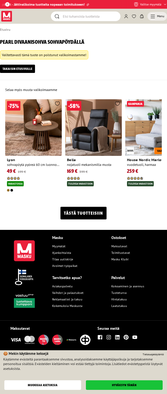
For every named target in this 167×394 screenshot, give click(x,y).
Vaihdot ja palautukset (68, 293)
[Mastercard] (29, 340)
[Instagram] (108, 337)
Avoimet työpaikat (65, 266)
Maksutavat (119, 246)
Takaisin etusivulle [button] (17, 69)
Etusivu (5, 30)
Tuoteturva (119, 293)
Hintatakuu (119, 299)
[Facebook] (100, 337)
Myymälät (58, 246)
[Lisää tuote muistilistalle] (57, 104)
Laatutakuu (119, 306)
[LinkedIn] (117, 337)
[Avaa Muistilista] (134, 16)
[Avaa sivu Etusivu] (6, 16)
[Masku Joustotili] (71, 340)
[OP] (85, 340)
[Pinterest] (126, 337)
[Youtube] (134, 337)
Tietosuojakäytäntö (153, 354)
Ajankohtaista (61, 253)
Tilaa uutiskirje (62, 259)
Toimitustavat (120, 253)
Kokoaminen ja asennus (127, 286)
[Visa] (15, 340)
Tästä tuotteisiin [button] (83, 213)
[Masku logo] (24, 248)
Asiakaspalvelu (62, 286)
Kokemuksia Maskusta (67, 306)
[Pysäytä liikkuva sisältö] (7, 4)
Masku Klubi (120, 259)
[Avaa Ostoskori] (142, 16)
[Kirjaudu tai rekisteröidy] (126, 16)
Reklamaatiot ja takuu (67, 299)
